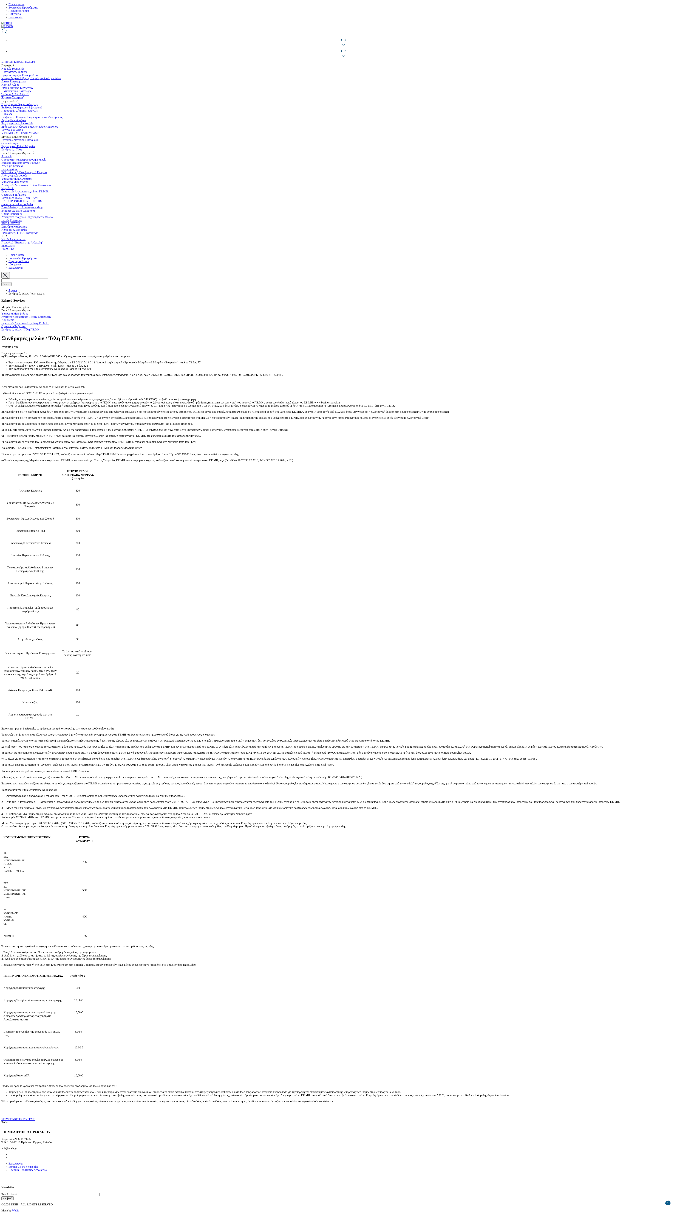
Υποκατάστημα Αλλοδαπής (16, 178)
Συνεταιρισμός (9, 169)
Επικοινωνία (15, 17)
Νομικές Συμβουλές (12, 68)
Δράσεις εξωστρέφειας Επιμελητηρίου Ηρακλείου (29, 126)
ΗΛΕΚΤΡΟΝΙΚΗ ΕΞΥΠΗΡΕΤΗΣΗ (22, 201)
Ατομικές (6, 156)
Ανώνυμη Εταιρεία (12, 165)
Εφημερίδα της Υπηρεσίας (23, 1166)
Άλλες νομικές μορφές (14, 175)
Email (4, 1194)
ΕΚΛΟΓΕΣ (7, 248)
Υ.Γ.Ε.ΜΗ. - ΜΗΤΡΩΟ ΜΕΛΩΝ (20, 132)
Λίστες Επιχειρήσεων (13, 81)
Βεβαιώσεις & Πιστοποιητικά (18, 210)
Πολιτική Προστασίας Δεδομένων (27, 1169)
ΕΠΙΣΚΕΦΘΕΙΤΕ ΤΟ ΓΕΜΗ (18, 1119)
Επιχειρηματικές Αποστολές (17, 123)
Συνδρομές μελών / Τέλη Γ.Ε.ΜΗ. (20, 197)
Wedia (15, 1210)
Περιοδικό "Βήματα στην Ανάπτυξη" (22, 242)
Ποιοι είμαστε (16, 4)
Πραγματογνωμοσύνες (14, 71)
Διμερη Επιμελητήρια (13, 120)
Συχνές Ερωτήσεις (11, 220)
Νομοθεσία (7, 188)
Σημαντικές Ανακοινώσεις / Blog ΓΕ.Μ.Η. (25, 191)
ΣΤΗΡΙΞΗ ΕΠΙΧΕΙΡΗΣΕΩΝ (18, 61)
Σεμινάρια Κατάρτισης (14, 226)
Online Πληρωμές (11, 213)
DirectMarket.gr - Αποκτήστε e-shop (21, 207)
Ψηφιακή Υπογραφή (12, 97)
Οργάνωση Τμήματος (13, 194)
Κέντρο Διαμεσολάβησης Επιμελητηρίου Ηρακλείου (31, 78)
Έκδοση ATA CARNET (15, 94)
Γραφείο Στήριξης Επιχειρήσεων (19, 75)
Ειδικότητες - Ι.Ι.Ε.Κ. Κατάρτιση (19, 232)
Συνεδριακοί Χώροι (12, 129)
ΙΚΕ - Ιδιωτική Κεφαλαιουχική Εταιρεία (24, 172)
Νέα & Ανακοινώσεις (13, 239)
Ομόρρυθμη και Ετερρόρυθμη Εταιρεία (23, 159)
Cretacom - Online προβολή (17, 204)
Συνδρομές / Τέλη (11, 149)
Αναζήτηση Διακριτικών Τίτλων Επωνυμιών (26, 185)
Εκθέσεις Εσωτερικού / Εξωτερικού (21, 107)
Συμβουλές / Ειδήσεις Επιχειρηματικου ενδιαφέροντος (32, 117)
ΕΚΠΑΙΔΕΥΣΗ (10, 223)
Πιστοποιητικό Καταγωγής (16, 90)
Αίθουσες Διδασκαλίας (14, 229)
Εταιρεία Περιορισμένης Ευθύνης (20, 162)
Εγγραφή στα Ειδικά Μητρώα (18, 146)
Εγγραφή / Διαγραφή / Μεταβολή (19, 139)
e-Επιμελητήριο (10, 143)
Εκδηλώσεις (8, 245)
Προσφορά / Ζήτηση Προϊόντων (19, 110)
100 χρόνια (14, 13)
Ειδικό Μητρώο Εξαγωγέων (17, 87)
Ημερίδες (6, 113)
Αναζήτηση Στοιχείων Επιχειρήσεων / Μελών (27, 216)
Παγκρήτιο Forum (18, 10)
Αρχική (12, 290)
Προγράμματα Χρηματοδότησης (19, 104)
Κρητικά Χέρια (10, 84)
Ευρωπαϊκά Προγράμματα (23, 7)
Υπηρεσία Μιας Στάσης (14, 181)
